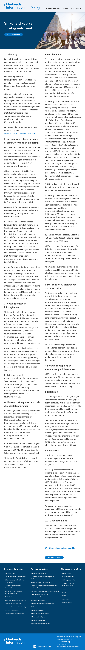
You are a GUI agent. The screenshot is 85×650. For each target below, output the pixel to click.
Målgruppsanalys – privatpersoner (41, 582)
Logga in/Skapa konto (72, 8)
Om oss (64, 589)
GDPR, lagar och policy (69, 580)
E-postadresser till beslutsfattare (15, 577)
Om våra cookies (67, 602)
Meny (50, 8)
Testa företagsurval (11, 597)
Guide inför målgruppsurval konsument (43, 603)
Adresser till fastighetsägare (40, 613)
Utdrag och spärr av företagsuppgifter (68, 584)
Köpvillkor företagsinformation (14, 613)
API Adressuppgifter (68, 577)
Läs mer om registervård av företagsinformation (13, 592)
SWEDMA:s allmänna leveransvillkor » (61, 548)
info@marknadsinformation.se (68, 647)
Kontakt (56, 8)
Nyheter (64, 596)
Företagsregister (10, 573)
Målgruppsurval (66, 573)
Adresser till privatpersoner (39, 573)
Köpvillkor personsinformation (40, 624)
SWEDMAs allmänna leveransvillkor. (19, 133)
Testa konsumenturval (38, 600)
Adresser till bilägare (37, 610)
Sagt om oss (65, 599)
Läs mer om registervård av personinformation (39, 595)
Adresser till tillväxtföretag (13, 603)
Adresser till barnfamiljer (38, 620)
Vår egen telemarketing (12, 610)
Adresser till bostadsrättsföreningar (16, 607)
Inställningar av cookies (44, 646)
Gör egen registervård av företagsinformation (13, 587)
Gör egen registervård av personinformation (45, 591)
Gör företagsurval (13, 34)
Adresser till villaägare (38, 617)
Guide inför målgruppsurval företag (16, 600)
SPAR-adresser (35, 607)
